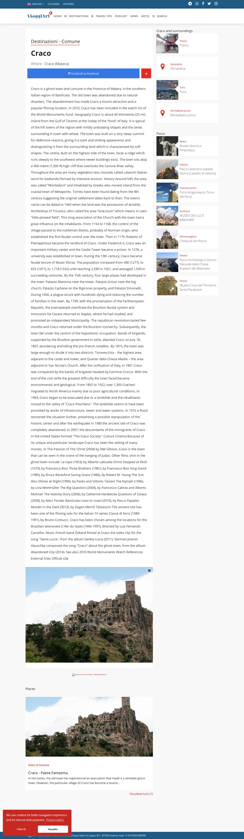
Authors (68, 4)
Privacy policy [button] (55, 819)
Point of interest (38, 765)
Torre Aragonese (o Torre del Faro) (197, 194)
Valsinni (184, 164)
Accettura (185, 211)
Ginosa (183, 280)
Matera (183, 255)
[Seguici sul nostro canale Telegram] (190, 3)
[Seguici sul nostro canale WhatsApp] (197, 3)
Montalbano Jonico (180, 110)
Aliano (183, 141)
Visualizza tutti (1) (141, 794)
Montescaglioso (188, 236)
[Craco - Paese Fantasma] (89, 727)
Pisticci (183, 41)
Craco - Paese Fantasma (48, 772)
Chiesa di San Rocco (193, 241)
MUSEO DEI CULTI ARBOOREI (192, 217)
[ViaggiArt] (39, 16)
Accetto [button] (53, 829)
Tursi (182, 87)
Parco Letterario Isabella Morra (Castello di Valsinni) (198, 171)
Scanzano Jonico (188, 187)
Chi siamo (53, 4)
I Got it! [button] (21, 829)
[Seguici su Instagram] (216, 3)
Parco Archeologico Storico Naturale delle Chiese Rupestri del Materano (198, 264)
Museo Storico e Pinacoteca (191, 148)
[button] (36, 4)
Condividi (85, 73)
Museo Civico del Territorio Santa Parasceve (198, 287)
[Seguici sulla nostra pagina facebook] (203, 3)
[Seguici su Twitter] (209, 3)
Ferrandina (176, 64)
